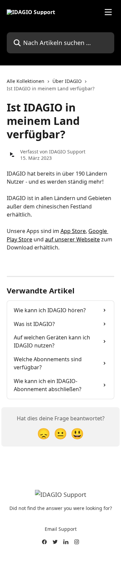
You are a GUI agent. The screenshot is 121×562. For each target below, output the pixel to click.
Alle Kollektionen (25, 81)
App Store (73, 231)
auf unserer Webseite (72, 239)
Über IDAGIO (67, 81)
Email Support (61, 529)
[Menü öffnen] (108, 12)
